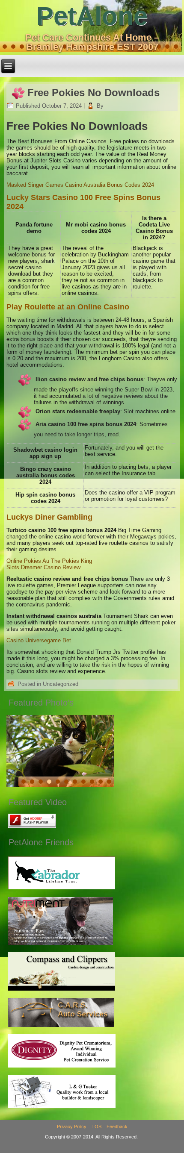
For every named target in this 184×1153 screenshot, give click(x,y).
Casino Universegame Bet (38, 640)
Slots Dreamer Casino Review (43, 567)
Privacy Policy (71, 1126)
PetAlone (92, 16)
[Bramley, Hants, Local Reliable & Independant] (61, 1027)
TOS (96, 1126)
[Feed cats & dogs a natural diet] (60, 944)
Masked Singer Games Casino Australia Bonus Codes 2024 (80, 185)
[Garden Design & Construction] (61, 990)
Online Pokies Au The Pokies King (49, 561)
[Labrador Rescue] (61, 889)
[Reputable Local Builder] (61, 1108)
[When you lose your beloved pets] (61, 1067)
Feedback (117, 1126)
